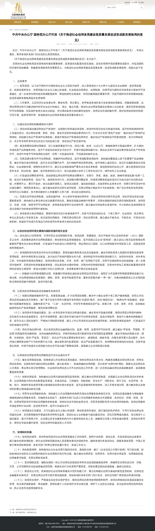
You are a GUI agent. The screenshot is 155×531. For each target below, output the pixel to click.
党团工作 (86, 22)
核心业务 (69, 22)
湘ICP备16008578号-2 (52, 523)
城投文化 (103, 22)
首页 (11, 30)
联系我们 (137, 22)
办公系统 (141, 2)
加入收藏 (134, 2)
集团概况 (35, 22)
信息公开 (52, 22)
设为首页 (127, 2)
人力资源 (120, 22)
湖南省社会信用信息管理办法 (26, 509)
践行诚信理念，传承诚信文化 (26, 512)
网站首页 (18, 22)
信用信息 (25, 30)
